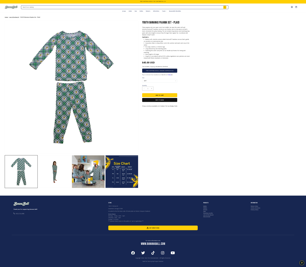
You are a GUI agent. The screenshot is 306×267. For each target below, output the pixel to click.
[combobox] (124, 7)
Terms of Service (255, 208)
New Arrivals (206, 216)
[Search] (224, 7)
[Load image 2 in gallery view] (54, 171)
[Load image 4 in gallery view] (121, 171)
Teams (164, 11)
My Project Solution (157, 261)
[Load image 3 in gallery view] (88, 171)
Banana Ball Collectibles (175, 11)
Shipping (152, 66)
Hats (136, 11)
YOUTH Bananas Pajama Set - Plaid (30, 17)
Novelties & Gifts (208, 213)
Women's (148, 11)
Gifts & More (156, 11)
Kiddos (141, 11)
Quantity (144, 85)
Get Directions (154, 228)
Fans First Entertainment (151, 258)
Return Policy (254, 206)
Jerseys (124, 11)
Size (143, 77)
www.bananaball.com (153, 244)
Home (6, 17)
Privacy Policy (254, 209)
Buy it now (160, 100)
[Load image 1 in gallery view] (21, 171)
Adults (130, 11)
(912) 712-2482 (20, 213)
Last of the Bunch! (14, 17)
